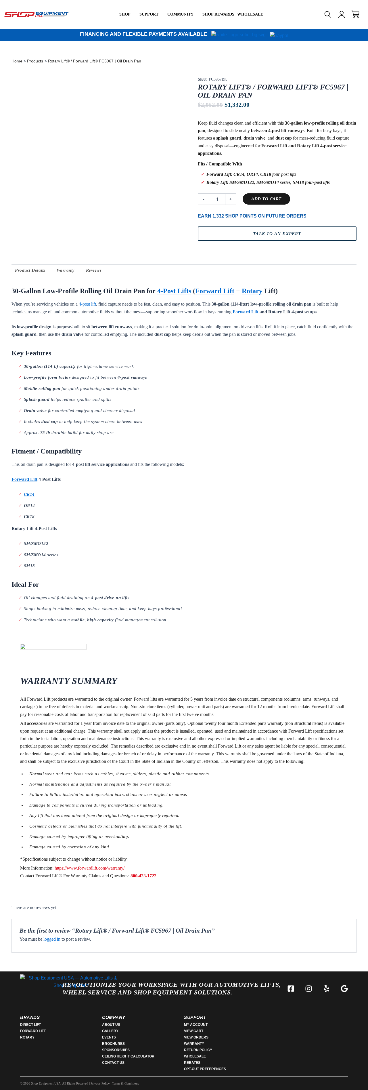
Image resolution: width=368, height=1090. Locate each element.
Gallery (110, 1031)
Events (109, 1037)
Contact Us (113, 1063)
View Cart (193, 1031)
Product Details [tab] (30, 270)
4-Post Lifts (174, 291)
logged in (51, 939)
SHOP (125, 14)
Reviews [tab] (94, 270)
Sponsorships (116, 1050)
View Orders (196, 1037)
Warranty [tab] (66, 270)
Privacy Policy (100, 1083)
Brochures (113, 1044)
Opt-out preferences (205, 1069)
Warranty (194, 1044)
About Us (111, 1025)
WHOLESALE (250, 14)
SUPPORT (148, 14)
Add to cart (266, 199)
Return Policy (198, 1050)
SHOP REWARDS (218, 14)
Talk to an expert (277, 233)
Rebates (192, 1063)
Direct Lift (30, 1025)
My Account (196, 1025)
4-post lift (87, 304)
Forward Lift (214, 291)
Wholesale (195, 1056)
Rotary (252, 291)
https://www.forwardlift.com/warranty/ (89, 868)
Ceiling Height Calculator (128, 1056)
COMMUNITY (180, 14)
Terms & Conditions (125, 1083)
